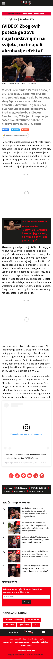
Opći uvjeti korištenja (28, 639)
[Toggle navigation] (3, 3)
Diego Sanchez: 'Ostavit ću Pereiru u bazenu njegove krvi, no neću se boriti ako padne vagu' (34, 233)
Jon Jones (24, 624)
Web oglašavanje (38, 642)
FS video (10, 624)
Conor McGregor (14, 619)
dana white (33, 619)
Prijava (26, 602)
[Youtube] (44, 632)
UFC (37, 624)
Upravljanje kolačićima (26, 650)
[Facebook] (40, 632)
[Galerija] (26, 68)
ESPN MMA (18, 463)
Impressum (14, 639)
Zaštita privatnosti (22, 642)
